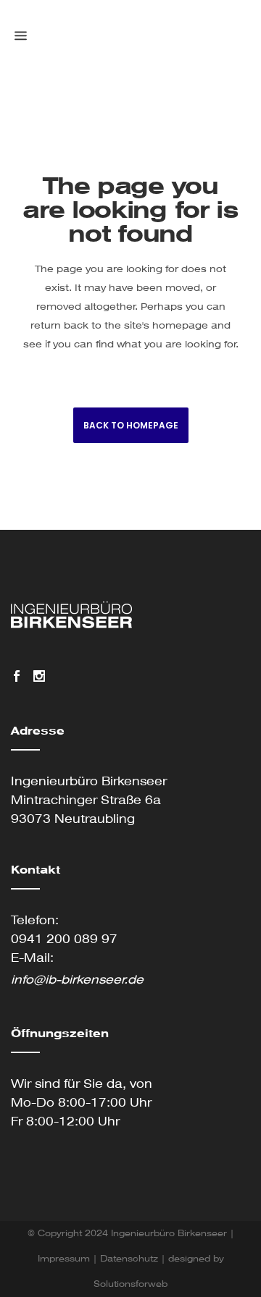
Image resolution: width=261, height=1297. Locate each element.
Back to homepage (130, 425)
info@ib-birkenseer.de (77, 980)
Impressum (64, 1259)
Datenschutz (129, 1259)
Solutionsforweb (130, 1284)
